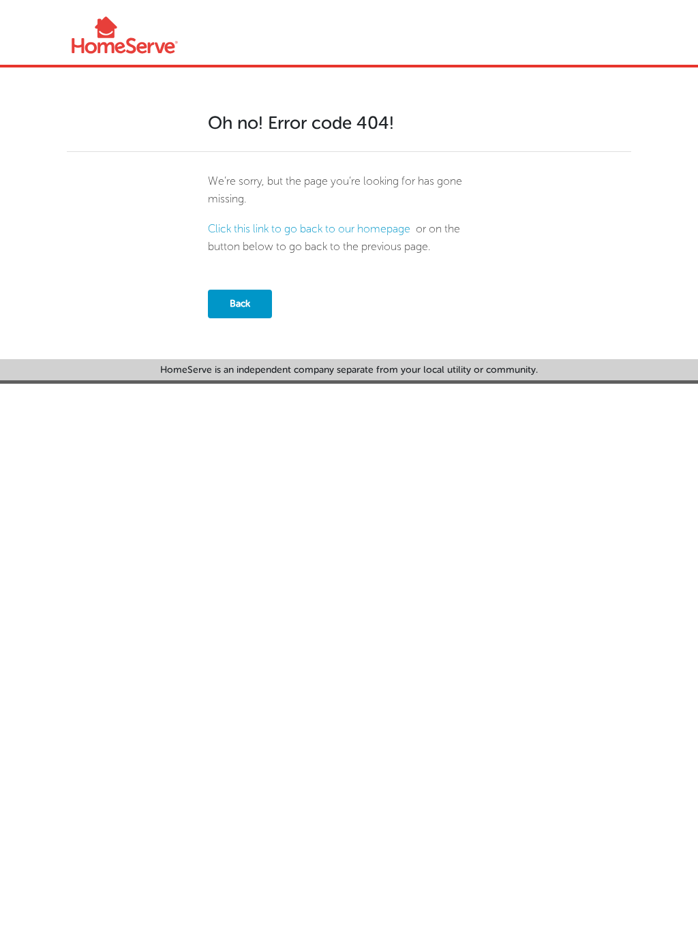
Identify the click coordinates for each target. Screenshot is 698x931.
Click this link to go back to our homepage (309, 228)
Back (240, 303)
